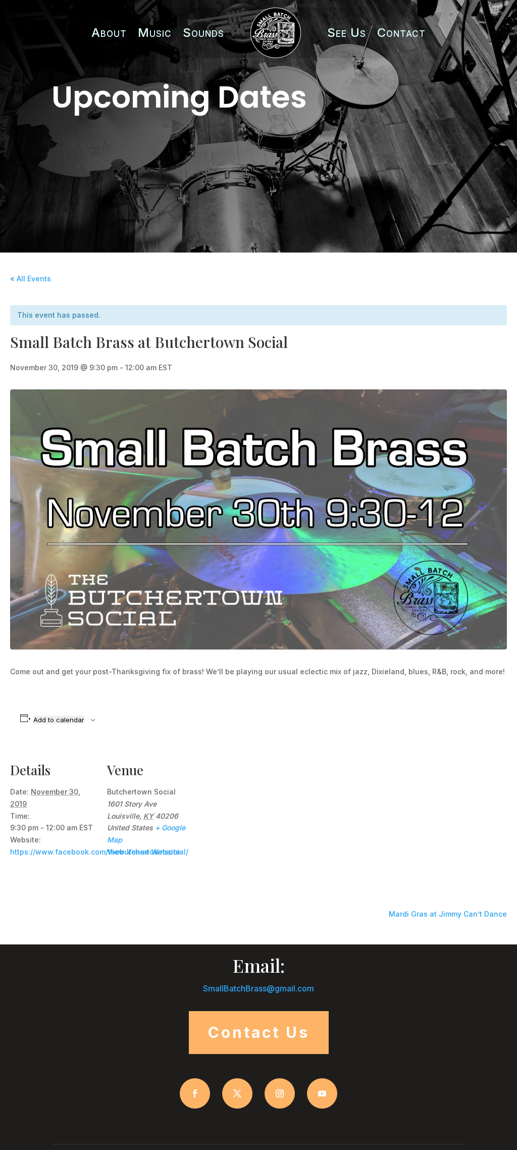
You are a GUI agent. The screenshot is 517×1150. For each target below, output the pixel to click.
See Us (346, 32)
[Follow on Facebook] (195, 1093)
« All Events (30, 278)
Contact (401, 32)
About (109, 32)
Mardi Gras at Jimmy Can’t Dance (448, 914)
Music (155, 32)
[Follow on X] (237, 1093)
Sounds (203, 32)
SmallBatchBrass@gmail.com (258, 988)
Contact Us (258, 1032)
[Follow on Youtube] (322, 1093)
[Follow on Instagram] (280, 1093)
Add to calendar (58, 720)
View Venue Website (143, 851)
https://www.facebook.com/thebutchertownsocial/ (99, 851)
